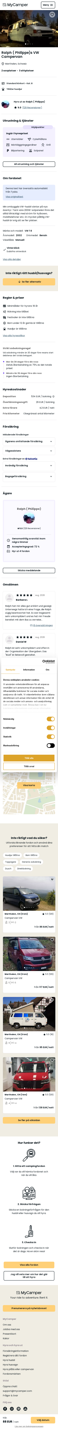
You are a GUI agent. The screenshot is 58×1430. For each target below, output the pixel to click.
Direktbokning (24, 868)
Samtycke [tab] (10, 669)
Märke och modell (13, 230)
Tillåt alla (29, 758)
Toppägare (10, 861)
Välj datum (43, 1420)
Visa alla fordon (29, 1265)
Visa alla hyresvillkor (14, 335)
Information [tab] (29, 669)
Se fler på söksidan (29, 1120)
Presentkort (9, 1333)
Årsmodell (8, 235)
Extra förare (10, 407)
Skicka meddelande (29, 570)
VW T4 (28, 230)
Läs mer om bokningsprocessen (29, 1426)
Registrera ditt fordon (15, 1355)
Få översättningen (43, 625)
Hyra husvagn (10, 1364)
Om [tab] (47, 669)
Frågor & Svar (10, 1395)
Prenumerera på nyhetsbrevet (29, 1308)
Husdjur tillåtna (12, 855)
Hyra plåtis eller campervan (18, 1369)
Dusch (8, 868)
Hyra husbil (9, 1360)
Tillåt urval (29, 766)
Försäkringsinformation (16, 1351)
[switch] (51, 728)
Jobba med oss (11, 1329)
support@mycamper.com (17, 1391)
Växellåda (8, 240)
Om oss (7, 1324)
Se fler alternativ (31, 281)
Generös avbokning (31, 861)
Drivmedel (32, 235)
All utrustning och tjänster (29, 164)
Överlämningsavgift (15, 402)
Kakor (6, 1338)
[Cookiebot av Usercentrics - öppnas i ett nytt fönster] (42, 662)
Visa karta (29, 785)
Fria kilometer (11, 413)
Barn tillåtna (31, 855)
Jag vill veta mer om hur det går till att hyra (29, 1276)
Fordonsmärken (12, 1373)
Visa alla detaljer (12, 259)
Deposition (9, 396)
